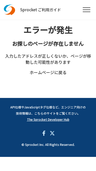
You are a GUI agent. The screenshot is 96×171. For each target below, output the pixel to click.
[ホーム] (9, 10)
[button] (86, 10)
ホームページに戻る (48, 72)
